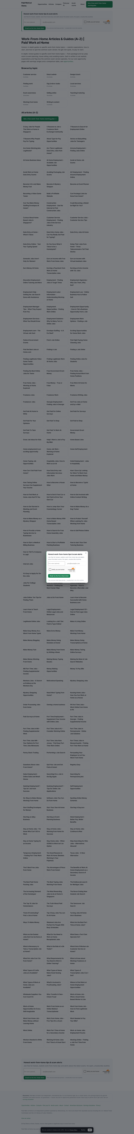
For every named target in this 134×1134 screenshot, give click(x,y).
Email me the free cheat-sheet (59, 576)
